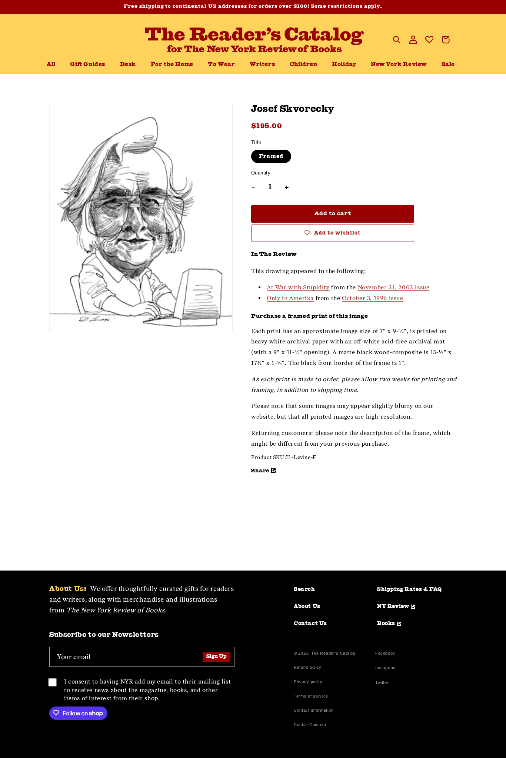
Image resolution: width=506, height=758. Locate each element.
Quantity (260, 173)
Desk (128, 64)
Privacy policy (308, 681)
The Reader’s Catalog (333, 653)
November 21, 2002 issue (394, 287)
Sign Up (216, 656)
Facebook (385, 654)
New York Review (399, 64)
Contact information (313, 710)
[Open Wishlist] (429, 39)
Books (386, 623)
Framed (271, 156)
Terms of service (311, 696)
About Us (307, 606)
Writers (262, 64)
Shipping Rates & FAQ (409, 589)
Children (303, 64)
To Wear (221, 64)
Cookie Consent (310, 724)
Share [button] (260, 470)
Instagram (385, 668)
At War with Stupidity (298, 287)
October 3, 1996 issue (372, 298)
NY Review (393, 606)
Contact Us (310, 623)
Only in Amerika (290, 298)
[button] (128, 64)
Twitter (383, 683)
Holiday (344, 64)
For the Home (172, 64)
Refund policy (308, 667)
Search (304, 589)
